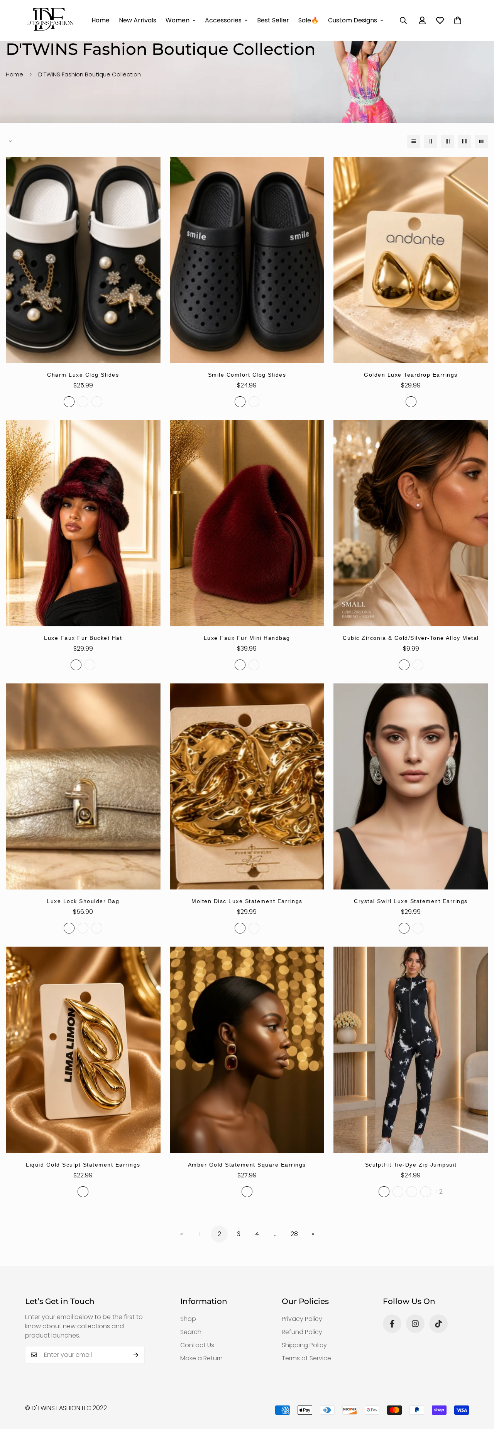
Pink (97, 928)
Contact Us (197, 1345)
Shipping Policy (304, 1345)
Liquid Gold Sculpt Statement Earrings (83, 1165)
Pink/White (97, 402)
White (398, 1192)
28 (294, 1233)
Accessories (223, 20)
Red (76, 665)
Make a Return (201, 1358)
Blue (83, 928)
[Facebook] (392, 1323)
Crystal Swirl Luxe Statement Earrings (411, 901)
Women (177, 20)
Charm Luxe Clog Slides (83, 375)
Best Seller (273, 20)
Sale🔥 (308, 20)
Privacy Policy (302, 1318)
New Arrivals (137, 20)
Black (240, 402)
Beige (254, 402)
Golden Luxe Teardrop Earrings (411, 375)
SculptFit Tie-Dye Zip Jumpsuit (411, 1165)
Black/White (69, 402)
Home (100, 20)
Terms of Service (306, 1358)
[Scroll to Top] (479, 1387)
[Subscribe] (136, 1355)
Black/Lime (83, 402)
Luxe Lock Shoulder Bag (83, 901)
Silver (418, 665)
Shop (188, 1318)
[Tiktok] (438, 1323)
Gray (412, 1192)
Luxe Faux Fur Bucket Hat (83, 638)
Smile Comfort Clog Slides (247, 375)
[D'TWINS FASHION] (50, 20)
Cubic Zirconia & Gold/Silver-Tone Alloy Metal (411, 638)
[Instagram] (415, 1323)
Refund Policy (302, 1332)
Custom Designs (352, 20)
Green (426, 1192)
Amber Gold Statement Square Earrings (247, 1165)
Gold (411, 402)
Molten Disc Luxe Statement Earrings (247, 901)
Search (190, 1332)
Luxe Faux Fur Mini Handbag (247, 638)
